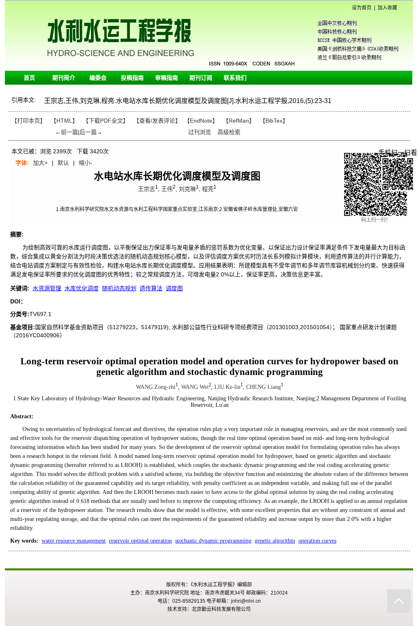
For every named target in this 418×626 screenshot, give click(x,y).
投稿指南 (132, 77)
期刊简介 (63, 77)
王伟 (167, 189)
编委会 (98, 77)
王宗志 (146, 189)
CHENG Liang (263, 387)
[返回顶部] (399, 601)
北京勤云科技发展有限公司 (221, 609)
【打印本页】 (28, 120)
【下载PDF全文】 (106, 120)
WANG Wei (195, 387)
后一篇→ (91, 132)
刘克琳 (187, 189)
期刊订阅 (200, 77)
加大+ (40, 162)
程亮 (207, 189)
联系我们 (235, 77)
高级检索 (229, 132)
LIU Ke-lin (227, 387)
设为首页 (361, 8)
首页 (29, 77)
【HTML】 (64, 120)
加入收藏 (387, 8)
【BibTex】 (274, 120)
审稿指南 (166, 77)
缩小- (85, 162)
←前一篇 (66, 132)
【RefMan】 (239, 120)
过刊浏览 (199, 132)
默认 (63, 162)
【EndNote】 (201, 120)
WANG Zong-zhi (156, 387)
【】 (157, 120)
